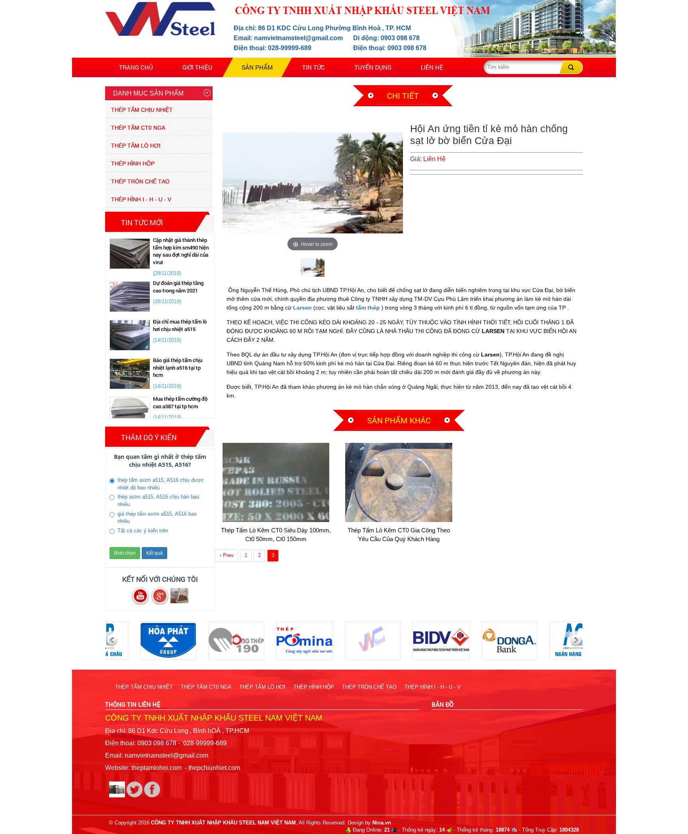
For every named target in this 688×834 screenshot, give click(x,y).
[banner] (179, 595)
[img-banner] (135, 789)
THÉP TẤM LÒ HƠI (135, 145)
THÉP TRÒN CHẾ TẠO (140, 181)
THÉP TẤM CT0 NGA (138, 128)
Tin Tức (313, 67)
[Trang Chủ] (160, 18)
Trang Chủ (136, 67)
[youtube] (141, 595)
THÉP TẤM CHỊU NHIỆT (142, 110)
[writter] (118, 789)
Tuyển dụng (372, 67)
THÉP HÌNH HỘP (132, 163)
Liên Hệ (432, 67)
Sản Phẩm (257, 67)
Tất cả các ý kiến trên (142, 531)
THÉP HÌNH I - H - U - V (141, 199)
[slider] (160, 595)
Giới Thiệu (197, 67)
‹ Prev (227, 555)
